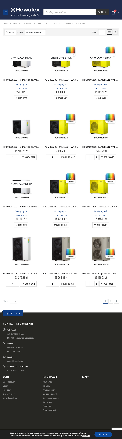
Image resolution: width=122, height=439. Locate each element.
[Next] (116, 301)
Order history (9, 394)
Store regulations (51, 398)
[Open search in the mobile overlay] (76, 12)
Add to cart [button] (30, 157)
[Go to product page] (21, 124)
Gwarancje (47, 402)
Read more (22, 98)
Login (5, 386)
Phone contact (49, 410)
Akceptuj (103, 434)
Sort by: (20, 32)
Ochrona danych (50, 394)
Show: (94, 32)
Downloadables (10, 398)
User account (9, 382)
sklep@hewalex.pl (15, 361)
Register (7, 390)
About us (47, 406)
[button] (5, 12)
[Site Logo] (18, 12)
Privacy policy (49, 390)
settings (86, 435)
